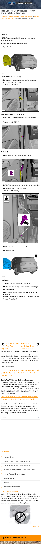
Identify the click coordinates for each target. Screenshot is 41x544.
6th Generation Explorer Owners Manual (17, 461)
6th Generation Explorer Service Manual (17, 465)
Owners (19, 7)
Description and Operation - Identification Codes (19, 470)
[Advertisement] (20, 26)
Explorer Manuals (8, 7)
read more (36, 526)
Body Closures (9, 18)
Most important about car (12, 487)
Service (25, 7)
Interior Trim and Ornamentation (14, 474)
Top (34, 7)
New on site (7, 482)
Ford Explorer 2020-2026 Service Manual (12, 16)
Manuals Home (9, 457)
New (30, 7)
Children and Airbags (9, 491)
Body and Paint (29, 16)
